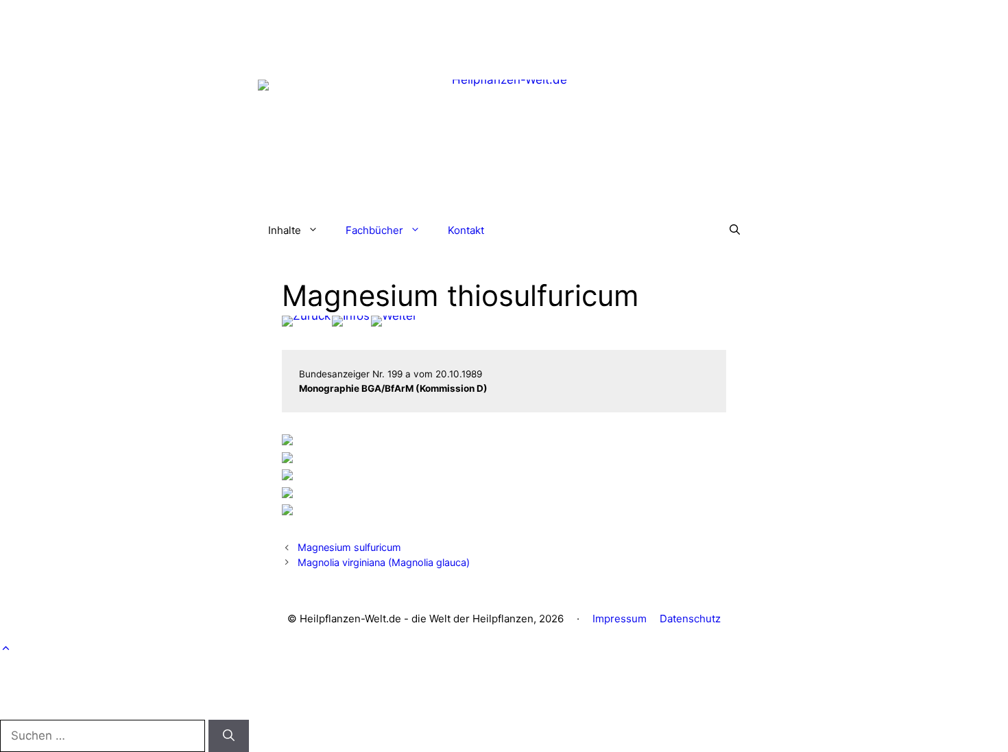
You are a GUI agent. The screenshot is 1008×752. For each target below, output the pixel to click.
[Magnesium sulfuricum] (306, 321)
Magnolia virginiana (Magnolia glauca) (384, 562)
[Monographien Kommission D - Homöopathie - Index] (351, 321)
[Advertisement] (504, 31)
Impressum (619, 618)
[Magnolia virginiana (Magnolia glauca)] (394, 321)
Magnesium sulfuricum (349, 547)
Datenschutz (690, 618)
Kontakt (466, 230)
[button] (735, 230)
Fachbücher (374, 230)
